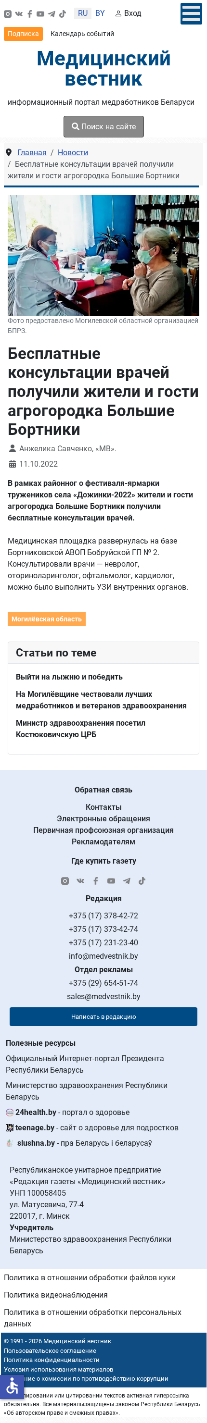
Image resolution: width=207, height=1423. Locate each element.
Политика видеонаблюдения (56, 1294)
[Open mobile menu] (191, 14)
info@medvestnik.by (103, 956)
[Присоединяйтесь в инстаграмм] (8, 13)
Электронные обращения (103, 818)
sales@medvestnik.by (104, 996)
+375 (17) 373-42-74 (103, 929)
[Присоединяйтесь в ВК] (19, 13)
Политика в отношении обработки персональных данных (92, 1318)
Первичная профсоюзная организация (103, 830)
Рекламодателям (103, 841)
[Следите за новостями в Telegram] (51, 13)
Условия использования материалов (58, 1369)
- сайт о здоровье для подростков (97, 1127)
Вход (133, 13)
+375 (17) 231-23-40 (103, 942)
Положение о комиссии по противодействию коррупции (84, 1378)
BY (100, 13)
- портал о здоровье (72, 1112)
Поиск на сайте (107, 126)
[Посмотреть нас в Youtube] (40, 13)
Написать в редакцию (103, 1016)
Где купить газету (103, 861)
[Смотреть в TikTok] (62, 13)
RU (83, 13)
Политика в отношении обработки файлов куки (90, 1277)
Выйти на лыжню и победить (69, 676)
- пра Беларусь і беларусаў (84, 1143)
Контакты (104, 807)
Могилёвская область (47, 619)
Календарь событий (82, 33)
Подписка (23, 33)
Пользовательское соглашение (50, 1350)
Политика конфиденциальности (52, 1359)
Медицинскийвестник (104, 68)
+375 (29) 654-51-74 (103, 983)
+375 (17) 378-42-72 (103, 915)
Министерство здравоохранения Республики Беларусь (87, 1091)
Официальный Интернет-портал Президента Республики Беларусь (85, 1064)
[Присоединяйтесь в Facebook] (30, 13)
